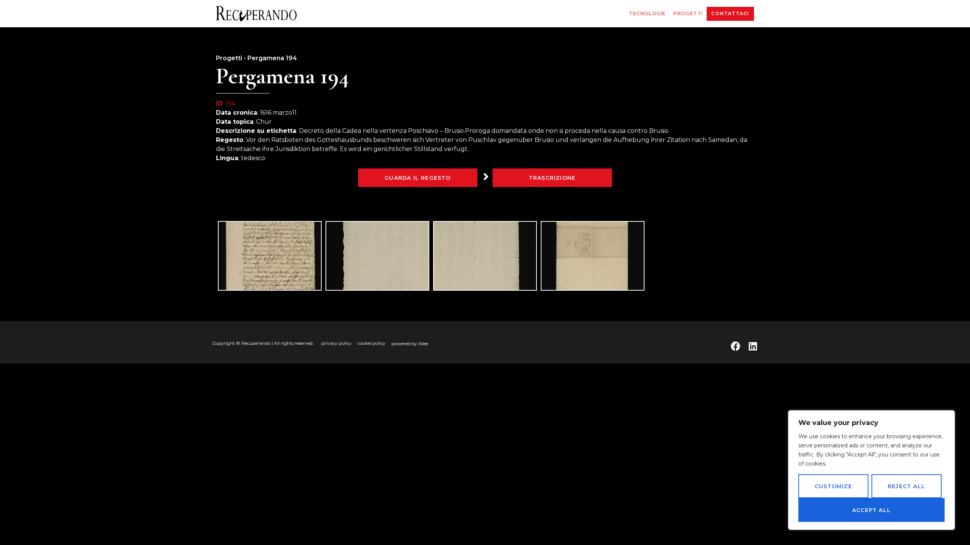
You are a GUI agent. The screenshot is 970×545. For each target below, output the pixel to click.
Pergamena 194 (272, 58)
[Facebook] (735, 346)
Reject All (906, 486)
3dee (423, 343)
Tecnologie (647, 13)
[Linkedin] (752, 346)
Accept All (871, 510)
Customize (833, 486)
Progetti (688, 13)
